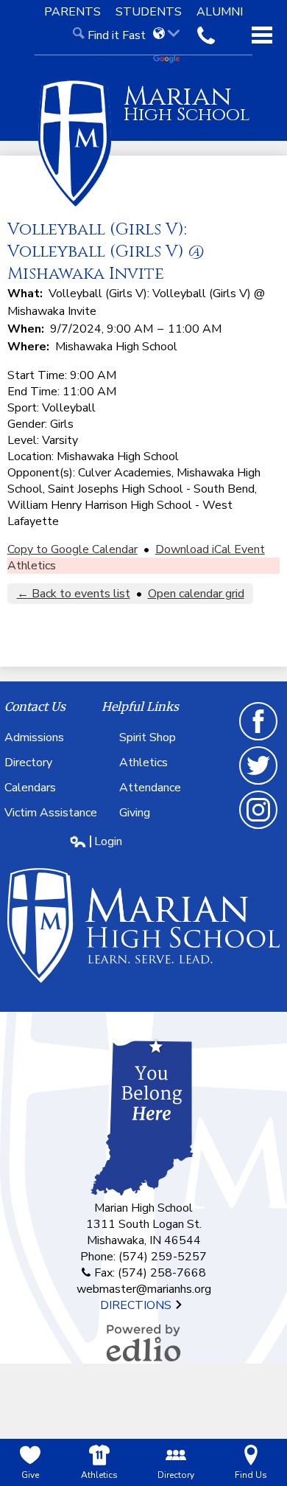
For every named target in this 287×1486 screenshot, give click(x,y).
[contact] (206, 35)
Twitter (259, 784)
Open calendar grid (196, 594)
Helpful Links (140, 706)
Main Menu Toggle (262, 35)
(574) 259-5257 (162, 1257)
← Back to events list (73, 594)
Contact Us (34, 706)
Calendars (30, 788)
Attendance (150, 788)
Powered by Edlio (143, 1342)
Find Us (251, 1475)
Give (30, 1475)
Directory (28, 762)
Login (95, 841)
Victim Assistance (50, 813)
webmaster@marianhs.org (144, 1289)
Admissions (34, 737)
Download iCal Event (210, 549)
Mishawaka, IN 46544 (144, 1240)
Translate (171, 60)
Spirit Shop (147, 737)
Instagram (259, 828)
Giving (134, 813)
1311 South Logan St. (144, 1224)
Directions (137, 1305)
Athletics (31, 566)
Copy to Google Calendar (72, 549)
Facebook (259, 739)
